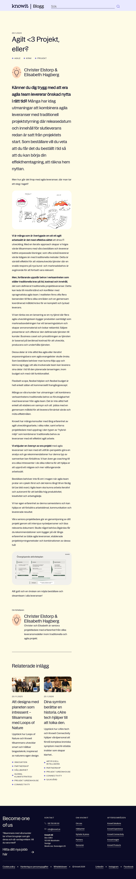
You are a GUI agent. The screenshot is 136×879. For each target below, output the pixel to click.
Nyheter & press (82, 834)
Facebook (128, 866)
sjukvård (51, 780)
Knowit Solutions (114, 823)
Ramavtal (80, 845)
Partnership (21, 766)
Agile (17, 58)
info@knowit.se (54, 829)
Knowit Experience (115, 829)
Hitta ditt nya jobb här (15, 852)
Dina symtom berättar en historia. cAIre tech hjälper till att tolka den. (56, 712)
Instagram (113, 866)
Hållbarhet (21, 770)
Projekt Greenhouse (26, 780)
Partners (79, 840)
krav (29, 58)
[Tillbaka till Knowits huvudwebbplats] (20, 7)
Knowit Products (114, 845)
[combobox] (83, 6)
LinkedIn (99, 866)
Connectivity (22, 784)
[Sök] (118, 6)
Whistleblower (60, 866)
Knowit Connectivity (115, 834)
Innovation (20, 762)
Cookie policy (9, 866)
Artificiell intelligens (53, 762)
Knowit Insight (113, 840)
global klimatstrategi (23, 775)
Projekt (42, 58)
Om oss (79, 823)
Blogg (38, 6)
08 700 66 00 (53, 823)
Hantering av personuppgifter (34, 866)
